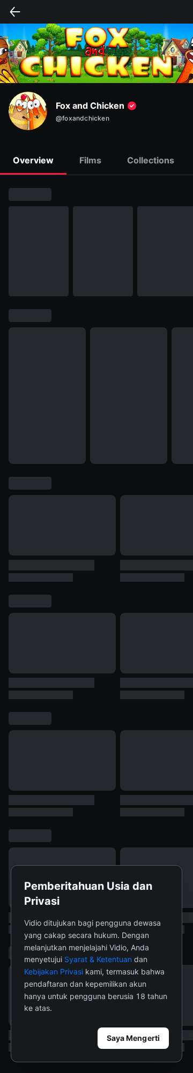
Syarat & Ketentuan (98, 959)
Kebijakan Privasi (53, 971)
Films (90, 160)
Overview (33, 160)
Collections (150, 160)
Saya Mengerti (133, 1037)
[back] (15, 11)
